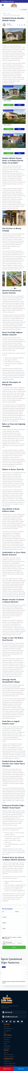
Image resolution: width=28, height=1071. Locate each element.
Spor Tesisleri (7, 1048)
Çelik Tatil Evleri (8, 1037)
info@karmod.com (8, 1)
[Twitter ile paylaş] (19, 25)
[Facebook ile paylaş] (17, 25)
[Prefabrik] (14, 5)
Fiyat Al (8, 105)
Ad (3, 911)
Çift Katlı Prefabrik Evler (10, 1065)
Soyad (16, 911)
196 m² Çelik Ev (7, 125)
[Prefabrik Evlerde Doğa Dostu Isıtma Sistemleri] (14, 972)
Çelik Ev (6, 1052)
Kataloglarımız (7, 1031)
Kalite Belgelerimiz (8, 1028)
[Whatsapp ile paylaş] (24, 25)
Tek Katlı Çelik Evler (9, 1054)
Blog (5, 1033)
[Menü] (2, 5)
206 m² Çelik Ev (7, 149)
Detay (19, 105)
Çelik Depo (6, 1039)
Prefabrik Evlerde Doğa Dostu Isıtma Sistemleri (11, 982)
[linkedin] (14, 1021)
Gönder (14, 947)
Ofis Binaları (7, 1041)
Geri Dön (24, 9)
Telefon (4, 923)
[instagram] (10, 1021)
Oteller (5, 1043)
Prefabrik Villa (7, 1061)
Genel (4, 967)
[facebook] (2, 1021)
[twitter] (6, 1021)
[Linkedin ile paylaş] (22, 25)
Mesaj (3, 928)
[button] (11, 288)
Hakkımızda (6, 1026)
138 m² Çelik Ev (7, 100)
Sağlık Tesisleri (7, 1046)
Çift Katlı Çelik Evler (8, 86)
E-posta (4, 917)
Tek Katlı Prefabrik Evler (9, 1063)
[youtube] (18, 1021)
